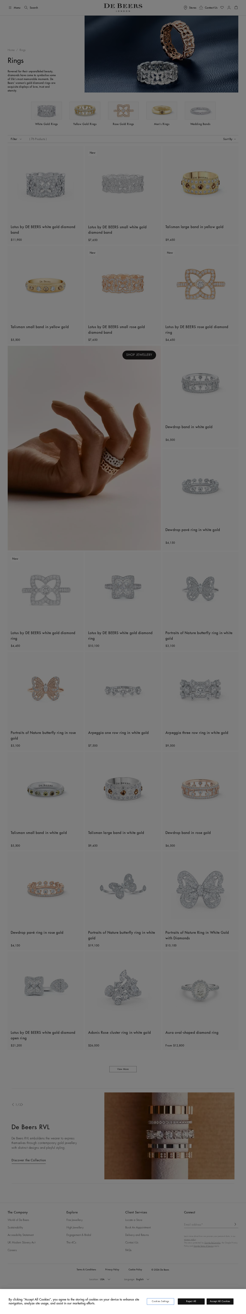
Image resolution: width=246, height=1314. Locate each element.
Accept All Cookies (220, 1301)
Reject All (191, 1301)
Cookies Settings (160, 1301)
